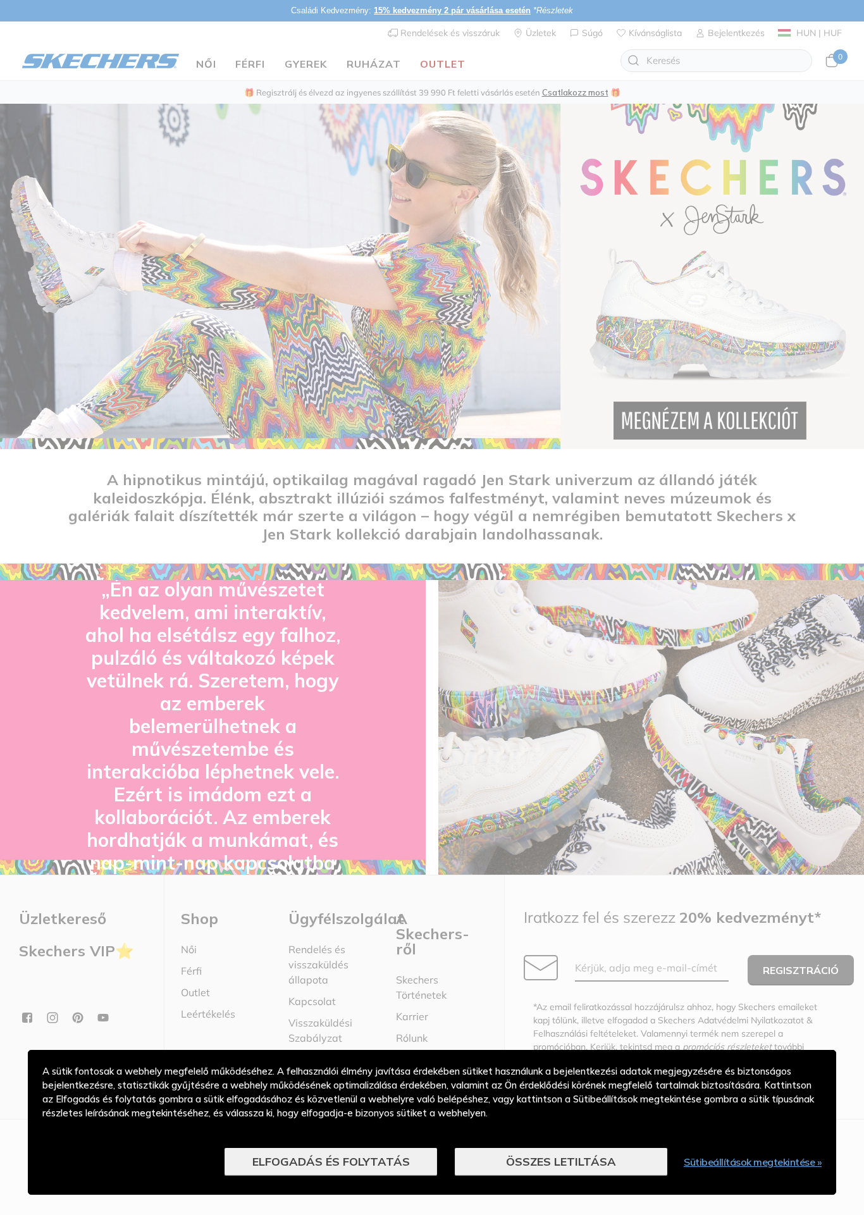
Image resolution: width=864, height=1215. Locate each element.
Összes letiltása (561, 1161)
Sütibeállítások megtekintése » (753, 1162)
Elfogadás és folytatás (331, 1161)
